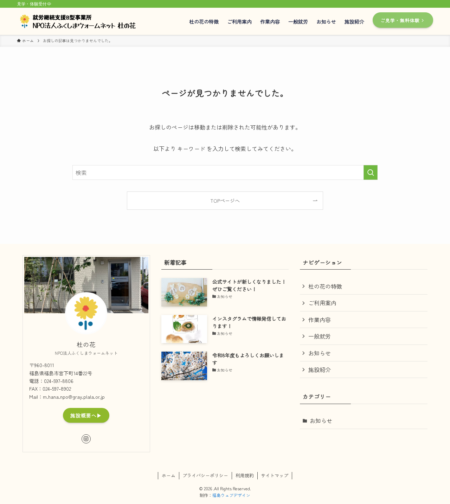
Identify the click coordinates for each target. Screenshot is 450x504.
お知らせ (319, 353)
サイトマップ (274, 475)
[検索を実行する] (371, 172)
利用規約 (245, 475)
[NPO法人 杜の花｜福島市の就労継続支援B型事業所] (80, 21)
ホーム (168, 475)
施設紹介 (319, 369)
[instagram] (86, 438)
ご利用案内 (322, 302)
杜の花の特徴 (325, 286)
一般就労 (319, 336)
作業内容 (319, 319)
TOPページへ (225, 200)
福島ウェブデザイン (231, 495)
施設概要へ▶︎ (86, 415)
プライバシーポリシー (205, 475)
